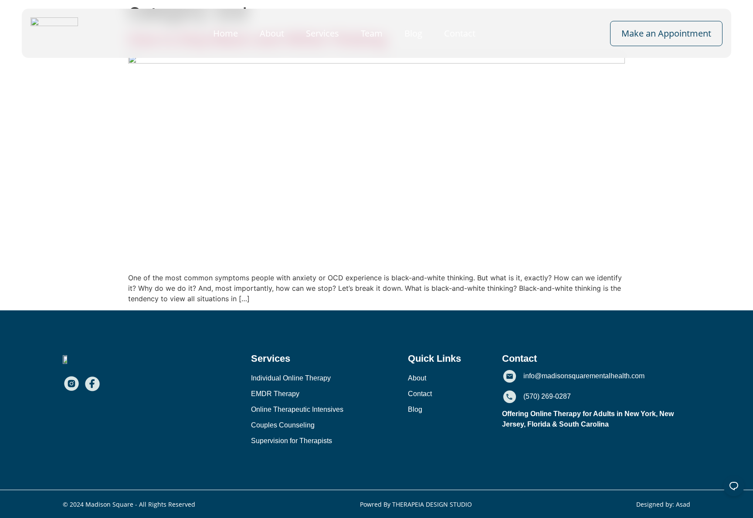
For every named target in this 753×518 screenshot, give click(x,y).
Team (372, 33)
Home (225, 33)
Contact (459, 33)
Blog (413, 33)
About (272, 33)
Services (322, 33)
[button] (270, 358)
